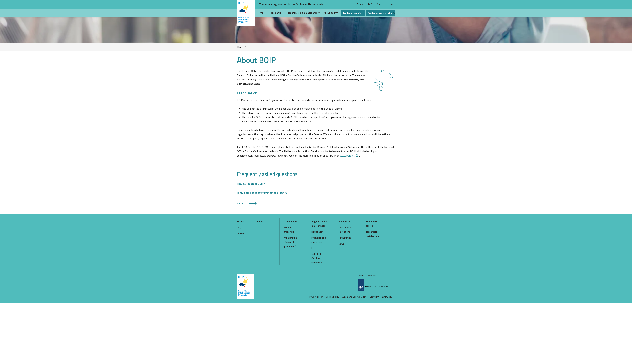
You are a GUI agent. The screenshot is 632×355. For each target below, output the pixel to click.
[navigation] (392, 4)
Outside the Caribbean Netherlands (317, 258)
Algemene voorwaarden (354, 296)
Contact (380, 4)
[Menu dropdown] (282, 13)
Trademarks (274, 12)
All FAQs (242, 203)
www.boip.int (347, 156)
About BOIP (330, 12)
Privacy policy (316, 296)
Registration (317, 231)
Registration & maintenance (302, 12)
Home (261, 13)
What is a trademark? (290, 229)
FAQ (370, 4)
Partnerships (345, 237)
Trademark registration (380, 13)
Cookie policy (332, 296)
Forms (360, 4)
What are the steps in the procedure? (290, 242)
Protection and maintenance (318, 240)
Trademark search (352, 13)
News (341, 243)
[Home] (247, 13)
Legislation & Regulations (345, 229)
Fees (313, 248)
